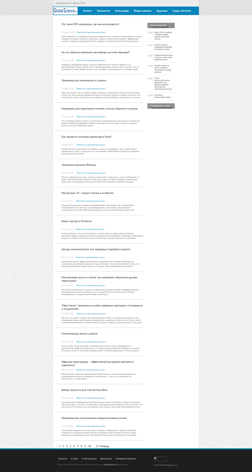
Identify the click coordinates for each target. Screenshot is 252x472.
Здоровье (161, 11)
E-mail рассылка (89, 459)
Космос (87, 11)
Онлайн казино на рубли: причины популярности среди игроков (160, 69)
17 (97, 446)
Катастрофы (122, 11)
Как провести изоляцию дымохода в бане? (87, 137)
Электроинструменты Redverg (79, 165)
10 (89, 446)
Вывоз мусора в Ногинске (77, 221)
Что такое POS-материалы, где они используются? (90, 24)
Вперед (104, 446)
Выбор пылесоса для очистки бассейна (84, 390)
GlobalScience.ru (111, 465)
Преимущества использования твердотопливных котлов (94, 418)
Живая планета (142, 11)
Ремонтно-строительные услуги (91, 32)
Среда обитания (181, 11)
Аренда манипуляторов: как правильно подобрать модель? (96, 249)
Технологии (103, 11)
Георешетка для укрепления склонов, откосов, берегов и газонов (99, 108)
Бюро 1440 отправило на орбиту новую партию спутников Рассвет (161, 35)
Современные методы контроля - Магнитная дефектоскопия (161, 57)
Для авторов (106, 459)
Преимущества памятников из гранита (84, 80)
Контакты (62, 459)
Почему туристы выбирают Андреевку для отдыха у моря (160, 47)
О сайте (74, 459)
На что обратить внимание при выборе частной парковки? (96, 52)
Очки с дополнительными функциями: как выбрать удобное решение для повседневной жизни (160, 83)
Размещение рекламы (126, 459)
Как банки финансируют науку (160, 96)
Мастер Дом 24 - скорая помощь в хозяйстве (87, 193)
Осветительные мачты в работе (80, 334)
